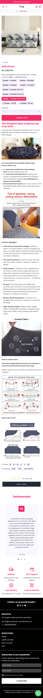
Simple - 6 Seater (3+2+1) (13, 94)
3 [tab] (25, 559)
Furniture (5, 62)
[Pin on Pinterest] (17, 464)
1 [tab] (18, 559)
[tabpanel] (21, 530)
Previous (3, 530)
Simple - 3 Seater (10, 85)
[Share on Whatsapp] (21, 464)
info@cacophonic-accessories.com (17, 621)
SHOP (19, 469)
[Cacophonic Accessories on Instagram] (20, 605)
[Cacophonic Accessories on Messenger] (25, 605)
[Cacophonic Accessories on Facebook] (18, 605)
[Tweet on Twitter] (14, 464)
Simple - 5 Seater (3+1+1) (13, 89)
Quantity (5, 108)
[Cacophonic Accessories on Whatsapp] (23, 605)
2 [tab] (21, 559)
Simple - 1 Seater (9, 80)
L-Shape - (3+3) (9, 103)
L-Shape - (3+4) (26, 103)
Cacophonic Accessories (22, 691)
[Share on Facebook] (10, 464)
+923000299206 (9, 625)
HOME (13, 469)
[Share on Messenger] (28, 464)
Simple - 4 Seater (27, 85)
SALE (3, 646)
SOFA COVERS (28, 469)
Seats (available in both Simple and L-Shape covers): (19, 75)
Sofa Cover (23, 11)
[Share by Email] (24, 464)
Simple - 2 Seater (27, 80)
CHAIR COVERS (7, 640)
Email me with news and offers (13, 675)
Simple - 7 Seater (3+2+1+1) (14, 99)
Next (39, 530)
